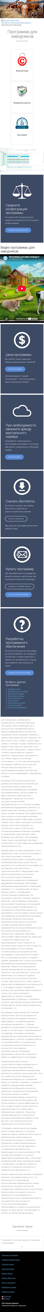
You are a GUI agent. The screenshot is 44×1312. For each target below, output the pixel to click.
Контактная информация (18, 594)
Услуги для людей (14, 705)
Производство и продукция (18, 691)
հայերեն (7, 1296)
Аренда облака (14, 457)
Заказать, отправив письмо (19, 586)
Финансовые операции (16, 694)
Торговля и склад (14, 689)
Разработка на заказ (9, 1287)
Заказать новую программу (19, 673)
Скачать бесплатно (16, 519)
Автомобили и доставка (16, 703)
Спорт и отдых (13, 700)
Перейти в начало (8, 1292)
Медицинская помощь (16, 696)
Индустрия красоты (15, 698)
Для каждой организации (17, 707)
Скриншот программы (10, 1255)
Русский (6, 1299)
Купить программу (8, 1283)
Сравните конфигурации (18, 230)
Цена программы (15, 369)
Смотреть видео (8, 1264)
